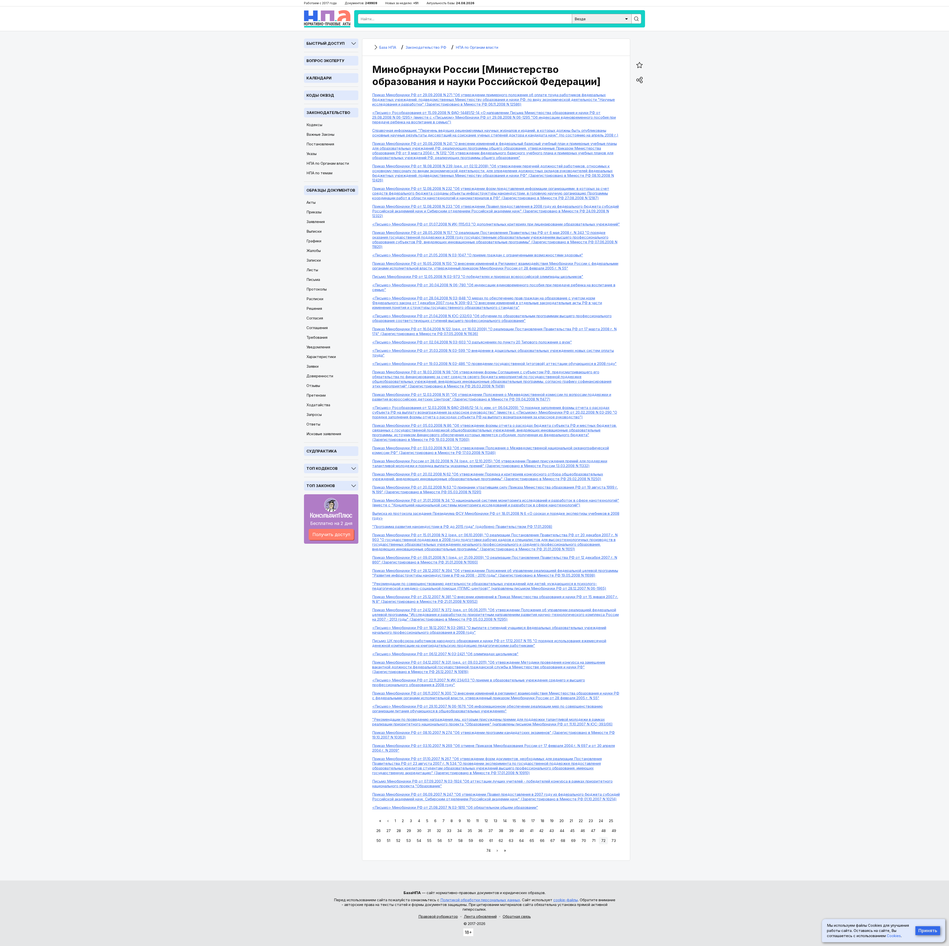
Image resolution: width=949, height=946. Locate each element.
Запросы (314, 414)
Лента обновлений (480, 916)
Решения (314, 308)
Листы (312, 270)
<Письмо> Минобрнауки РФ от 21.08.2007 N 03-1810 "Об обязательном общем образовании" (455, 807)
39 (511, 830)
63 (511, 840)
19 (552, 820)
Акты (311, 202)
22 (581, 820)
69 (573, 840)
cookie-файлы (565, 900)
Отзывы (313, 385)
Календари (318, 78)
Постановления (320, 144)
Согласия (314, 318)
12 (486, 820)
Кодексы (314, 124)
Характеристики (321, 356)
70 (584, 840)
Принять (927, 930)
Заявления (315, 221)
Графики (313, 241)
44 (562, 830)
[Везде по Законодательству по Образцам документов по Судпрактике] (601, 18)
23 (591, 820)
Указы (311, 153)
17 (533, 820)
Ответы (313, 424)
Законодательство (328, 112)
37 (490, 830)
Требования (316, 337)
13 (495, 820)
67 (552, 840)
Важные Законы (320, 134)
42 (541, 830)
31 (429, 830)
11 (477, 820)
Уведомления (318, 347)
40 (521, 830)
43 (551, 830)
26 (378, 830)
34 (459, 830)
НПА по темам (319, 173)
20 (562, 820)
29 (409, 830)
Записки (313, 260)
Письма (313, 279)
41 (531, 830)
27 (389, 830)
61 (491, 840)
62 (501, 840)
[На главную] (327, 18)
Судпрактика (321, 451)
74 (488, 850)
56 (439, 840)
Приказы (314, 212)
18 (542, 820)
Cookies (894, 935)
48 (603, 830)
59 (471, 840)
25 (611, 820)
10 (468, 820)
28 (399, 830)
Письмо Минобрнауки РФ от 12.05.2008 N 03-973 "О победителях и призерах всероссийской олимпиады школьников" (477, 276)
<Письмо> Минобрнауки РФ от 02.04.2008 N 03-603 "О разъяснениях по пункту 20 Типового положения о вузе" (472, 342)
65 (532, 840)
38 (501, 830)
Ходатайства (318, 405)
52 (398, 840)
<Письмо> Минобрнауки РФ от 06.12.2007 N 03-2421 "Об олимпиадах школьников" (445, 654)
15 (514, 820)
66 (542, 840)
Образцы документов (330, 190)
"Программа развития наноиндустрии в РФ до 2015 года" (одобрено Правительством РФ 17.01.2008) (462, 526)
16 (523, 820)
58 (460, 840)
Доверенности (319, 376)
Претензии (316, 395)
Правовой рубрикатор (438, 916)
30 (419, 830)
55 (429, 840)
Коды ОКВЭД (320, 95)
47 (593, 830)
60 (481, 840)
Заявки (312, 366)
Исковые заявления (323, 433)
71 (593, 840)
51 (388, 840)
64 (521, 840)
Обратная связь (517, 916)
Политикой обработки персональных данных (480, 900)
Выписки (314, 231)
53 (408, 840)
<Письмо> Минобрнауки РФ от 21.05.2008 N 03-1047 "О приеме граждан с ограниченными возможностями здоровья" (477, 255)
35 (470, 830)
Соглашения (317, 327)
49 (614, 830)
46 (583, 830)
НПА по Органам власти (327, 163)
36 (480, 830)
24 (601, 820)
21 (571, 820)
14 (505, 820)
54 (419, 840)
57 (450, 840)
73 (613, 840)
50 (378, 840)
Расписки (314, 298)
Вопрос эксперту (325, 60)
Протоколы (316, 289)
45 (572, 830)
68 (563, 840)
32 (439, 830)
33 (449, 830)
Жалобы (313, 250)
